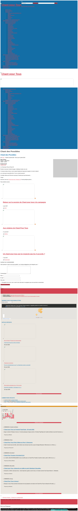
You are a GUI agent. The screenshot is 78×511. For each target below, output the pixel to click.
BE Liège (10, 50)
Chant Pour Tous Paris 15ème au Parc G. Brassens (18, 442)
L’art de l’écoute (14, 399)
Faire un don (5, 65)
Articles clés (8, 9)
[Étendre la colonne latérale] (0, 404)
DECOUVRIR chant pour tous (27, 6)
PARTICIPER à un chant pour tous (10, 20)
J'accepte (53, 509)
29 (11, 417)
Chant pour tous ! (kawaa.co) (14, 179)
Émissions (10, 17)
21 (9, 416)
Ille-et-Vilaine (7, 340)
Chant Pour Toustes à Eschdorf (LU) (14, 455)
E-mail (2, 277)
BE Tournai (10, 52)
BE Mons (10, 51)
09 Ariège (10, 30)
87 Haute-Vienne (11, 48)
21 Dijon (9, 33)
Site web (2, 280)
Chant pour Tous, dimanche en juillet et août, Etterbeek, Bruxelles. (22, 468)
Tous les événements (39, 493)
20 (7, 416)
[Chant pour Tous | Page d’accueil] (10, 4)
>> (12, 409)
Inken (3, 157)
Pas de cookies (58, 509)
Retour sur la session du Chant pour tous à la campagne (24, 202)
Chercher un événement (10, 21)
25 (4, 417)
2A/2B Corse (10, 24)
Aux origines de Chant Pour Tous (15, 228)
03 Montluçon (11, 27)
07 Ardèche (10, 29)
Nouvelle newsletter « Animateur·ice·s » (12, 387)
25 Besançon (11, 35)
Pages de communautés (16, 340)
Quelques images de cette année (19, 401)
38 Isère (9, 40)
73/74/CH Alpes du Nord (13, 44)
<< (2, 409)
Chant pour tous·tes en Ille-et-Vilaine (12, 342)
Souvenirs (7, 12)
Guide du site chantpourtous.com (12, 19)
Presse (9, 18)
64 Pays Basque (11, 43)
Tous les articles (8, 10)
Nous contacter (6, 61)
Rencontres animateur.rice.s (10, 385)
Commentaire (3, 273)
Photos (9, 16)
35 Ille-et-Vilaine (11, 38)
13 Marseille (10, 31)
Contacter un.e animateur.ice (11, 63)
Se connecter (6, 68)
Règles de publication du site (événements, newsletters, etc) (11, 58)
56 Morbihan (10, 42)
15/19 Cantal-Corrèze (12, 32)
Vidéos (9, 14)
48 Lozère (10, 41)
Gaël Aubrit (7, 259)
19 (5, 416)
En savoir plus (64, 509)
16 (13, 415)
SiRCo (6, 233)
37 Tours (10, 39)
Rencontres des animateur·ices (14, 13)
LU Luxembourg (11, 53)
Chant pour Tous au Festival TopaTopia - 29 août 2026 (19, 429)
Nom (1, 275)
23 (13, 416)
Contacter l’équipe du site (10, 62)
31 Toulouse (10, 36)
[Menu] (21, 1)
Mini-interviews (11, 15)
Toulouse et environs (8, 362)
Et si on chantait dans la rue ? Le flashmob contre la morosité (17, 365)
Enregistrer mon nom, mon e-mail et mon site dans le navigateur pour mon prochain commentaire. (23, 282)
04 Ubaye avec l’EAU (12, 28)
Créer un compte (6, 66)
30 (13, 417)
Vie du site (19, 385)
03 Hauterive (10, 26)
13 (7, 415)
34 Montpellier (11, 37)
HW (5, 208)
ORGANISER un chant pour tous (10, 54)
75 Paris (9, 46)
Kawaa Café (3, 165)
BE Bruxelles (10, 49)
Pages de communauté (10, 22)
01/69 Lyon (10, 25)
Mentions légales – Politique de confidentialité (13, 497)
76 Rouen (10, 47)
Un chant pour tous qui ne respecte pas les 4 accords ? (24, 254)
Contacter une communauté (11, 64)
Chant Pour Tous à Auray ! (11, 481)
